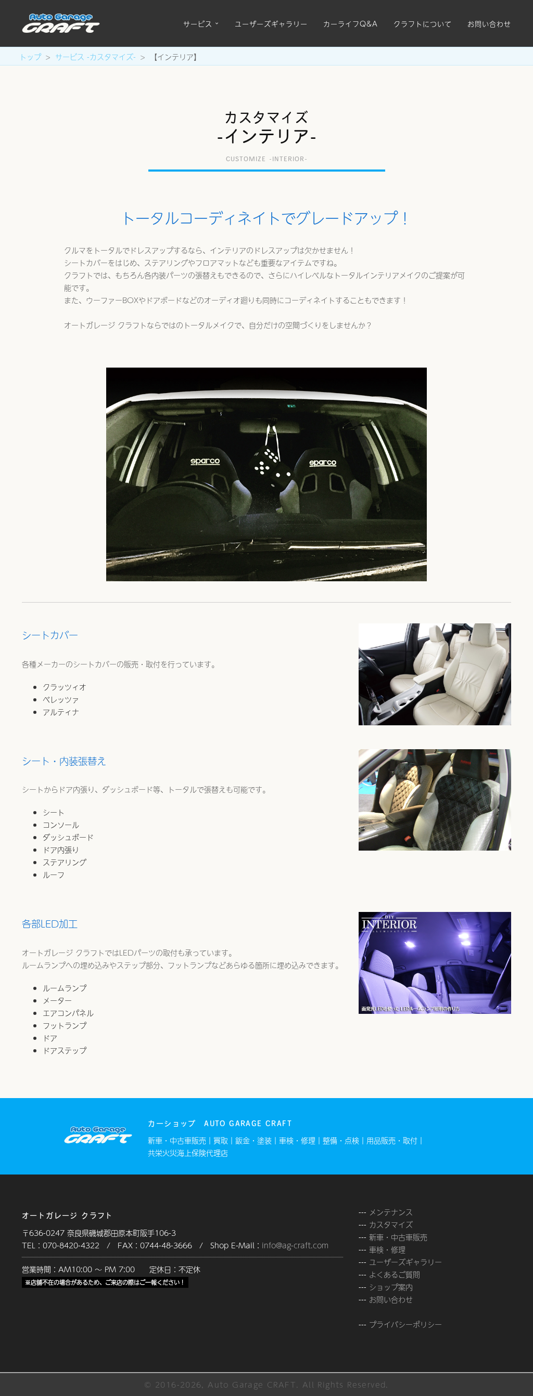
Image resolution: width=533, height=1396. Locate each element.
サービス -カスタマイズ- (95, 56)
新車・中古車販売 (398, 1237)
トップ (30, 56)
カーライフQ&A (350, 23)
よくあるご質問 (394, 1274)
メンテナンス (391, 1212)
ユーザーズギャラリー (271, 23)
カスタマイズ (391, 1224)
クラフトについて (423, 23)
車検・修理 (387, 1249)
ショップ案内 (391, 1287)
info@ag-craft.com (295, 1245)
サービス (197, 23)
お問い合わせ (489, 23)
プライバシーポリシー (405, 1324)
